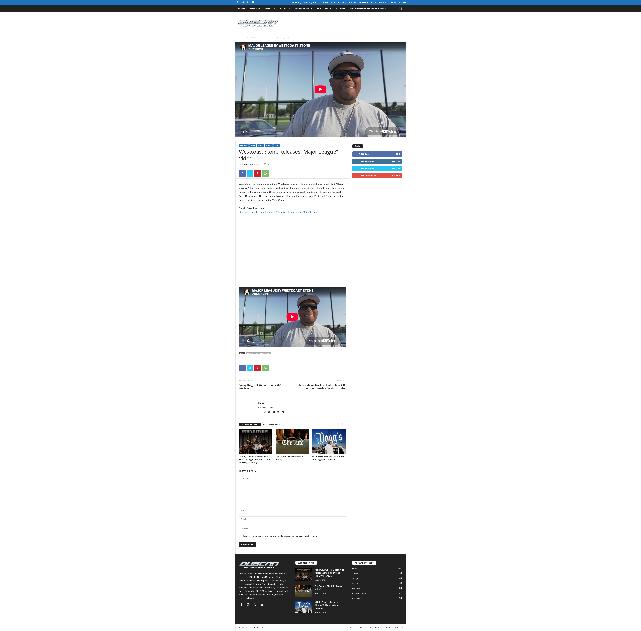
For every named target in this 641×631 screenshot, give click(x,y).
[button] (400, 8)
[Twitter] (250, 173)
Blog (333, 2)
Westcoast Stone (263, 353)
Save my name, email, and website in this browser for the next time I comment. (280, 536)
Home (325, 2)
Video (283, 8)
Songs (268, 145)
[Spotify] (274, 412)
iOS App (342, 2)
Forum (340, 8)
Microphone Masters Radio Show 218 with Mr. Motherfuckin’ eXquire (322, 386)
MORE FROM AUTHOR (273, 424)
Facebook (363, 2)
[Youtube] (253, 2)
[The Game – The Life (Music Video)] (292, 441)
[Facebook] (237, 2)
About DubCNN (378, 2)
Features (323, 8)
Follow (396, 161)
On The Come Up (360, 593)
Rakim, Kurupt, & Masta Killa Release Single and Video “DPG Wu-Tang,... (329, 572)
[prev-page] (340, 424)
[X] (248, 2)
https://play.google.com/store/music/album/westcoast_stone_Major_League (278, 212)
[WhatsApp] (265, 173)
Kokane (250, 353)
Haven (244, 164)
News (253, 8)
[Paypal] (269, 412)
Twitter (352, 2)
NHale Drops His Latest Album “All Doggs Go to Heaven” (328, 458)
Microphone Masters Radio (368, 8)
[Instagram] (243, 2)
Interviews (302, 8)
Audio (268, 8)
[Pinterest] (257, 173)
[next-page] (344, 424)
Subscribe (395, 175)
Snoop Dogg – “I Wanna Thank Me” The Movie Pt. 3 (263, 386)
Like (398, 154)
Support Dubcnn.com (393, 627)
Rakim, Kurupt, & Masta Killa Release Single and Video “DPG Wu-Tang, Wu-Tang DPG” (254, 459)
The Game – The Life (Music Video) (289, 458)
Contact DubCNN (397, 2)
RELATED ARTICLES (250, 424)
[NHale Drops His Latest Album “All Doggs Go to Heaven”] (329, 441)
